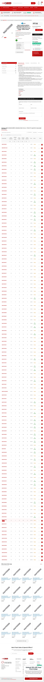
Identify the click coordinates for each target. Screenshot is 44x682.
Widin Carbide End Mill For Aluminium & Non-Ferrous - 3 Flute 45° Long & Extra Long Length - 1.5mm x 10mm (27, 615)
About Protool (17, 661)
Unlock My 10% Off (33, 678)
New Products (17, 668)
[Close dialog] (42, 667)
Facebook (38, 661)
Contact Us (17, 662)
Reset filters (35, 132)
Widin (4, 581)
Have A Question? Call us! (7, 661)
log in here (5, 20)
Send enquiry (22, 118)
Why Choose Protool (18, 665)
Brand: (2, 581)
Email (31, 104)
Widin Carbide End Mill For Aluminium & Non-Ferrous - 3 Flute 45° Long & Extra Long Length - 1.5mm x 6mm (6, 615)
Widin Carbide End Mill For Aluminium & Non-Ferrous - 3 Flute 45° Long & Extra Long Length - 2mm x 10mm (27, 633)
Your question (21, 111)
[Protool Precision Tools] (6, 3)
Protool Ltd (5, 678)
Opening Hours (25, 663)
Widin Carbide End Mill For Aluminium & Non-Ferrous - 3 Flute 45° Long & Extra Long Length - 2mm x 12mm (38, 633)
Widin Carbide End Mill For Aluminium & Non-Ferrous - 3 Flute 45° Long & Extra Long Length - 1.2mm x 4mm (17, 597)
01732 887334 (36, 53)
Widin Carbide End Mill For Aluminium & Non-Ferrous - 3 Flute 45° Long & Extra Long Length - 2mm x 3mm (38, 615)
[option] (2, 37)
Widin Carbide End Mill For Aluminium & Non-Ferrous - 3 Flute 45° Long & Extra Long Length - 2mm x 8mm (17, 633)
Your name (20, 104)
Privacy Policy (32, 663)
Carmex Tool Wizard (18, 671)
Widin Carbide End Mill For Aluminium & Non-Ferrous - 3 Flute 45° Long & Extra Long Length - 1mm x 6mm (6, 597)
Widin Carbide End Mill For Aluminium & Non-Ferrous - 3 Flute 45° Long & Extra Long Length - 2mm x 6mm (6, 633)
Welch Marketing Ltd (13, 679)
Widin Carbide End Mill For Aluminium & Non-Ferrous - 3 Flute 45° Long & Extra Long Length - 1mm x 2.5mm (17, 579)
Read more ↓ (17, 36)
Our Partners (17, 667)
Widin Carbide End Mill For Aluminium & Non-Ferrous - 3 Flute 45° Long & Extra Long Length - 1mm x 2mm (6, 579)
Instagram (38, 662)
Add (42, 144)
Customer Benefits (18, 664)
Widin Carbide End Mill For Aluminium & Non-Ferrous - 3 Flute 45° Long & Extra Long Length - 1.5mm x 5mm (38, 597)
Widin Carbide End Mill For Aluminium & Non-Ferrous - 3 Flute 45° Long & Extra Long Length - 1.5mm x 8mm (17, 615)
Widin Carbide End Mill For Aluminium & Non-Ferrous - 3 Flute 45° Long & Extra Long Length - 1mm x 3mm (27, 579)
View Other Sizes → (37, 34)
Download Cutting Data (20, 52)
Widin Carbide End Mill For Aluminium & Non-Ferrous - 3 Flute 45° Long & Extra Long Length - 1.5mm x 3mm (27, 597)
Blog (16, 670)
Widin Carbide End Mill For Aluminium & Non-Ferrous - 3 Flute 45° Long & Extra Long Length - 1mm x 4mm (38, 579)
